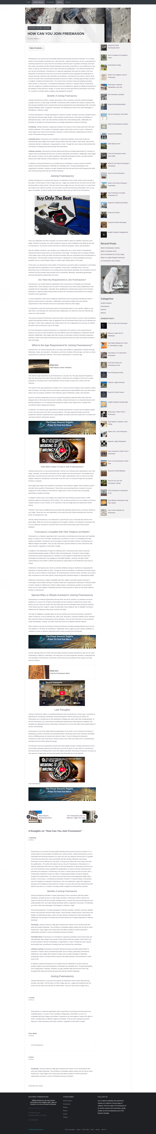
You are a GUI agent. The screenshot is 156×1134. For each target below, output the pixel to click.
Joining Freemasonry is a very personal (41, 471)
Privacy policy (85, 1129)
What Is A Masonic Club (108, 251)
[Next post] (95, 816)
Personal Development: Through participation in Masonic (46, 115)
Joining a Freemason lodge (37, 714)
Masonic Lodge (48, 127)
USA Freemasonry (34, 783)
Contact (79, 1129)
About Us (103, 1129)
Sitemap (65, 1117)
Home (28, 2)
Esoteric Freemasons (34, 38)
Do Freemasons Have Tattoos (110, 261)
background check (85, 299)
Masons (67, 2)
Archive (65, 1114)
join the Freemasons (35, 721)
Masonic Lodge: (43, 110)
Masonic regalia (73, 485)
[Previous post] (28, 816)
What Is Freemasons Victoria (110, 248)
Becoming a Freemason (58, 724)
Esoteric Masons (38, 2)
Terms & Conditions (70, 1129)
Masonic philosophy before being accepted (57, 631)
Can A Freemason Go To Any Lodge (112, 254)
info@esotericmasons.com (37, 1108)
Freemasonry (50, 2)
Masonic (59, 2)
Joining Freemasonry (35, 100)
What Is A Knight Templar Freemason (113, 257)
